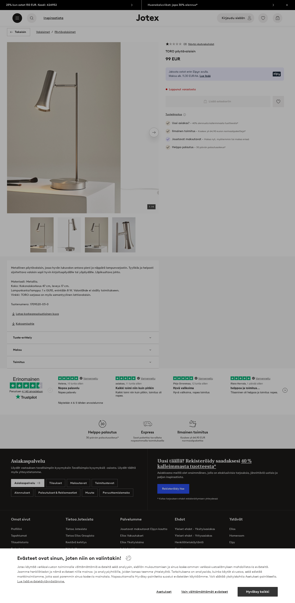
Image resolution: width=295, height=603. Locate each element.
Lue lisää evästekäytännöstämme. (41, 581)
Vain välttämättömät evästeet (204, 592)
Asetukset (164, 592)
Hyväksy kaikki (257, 592)
